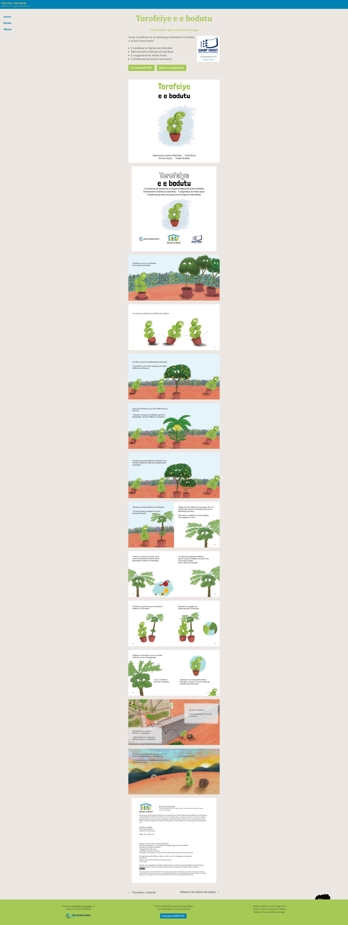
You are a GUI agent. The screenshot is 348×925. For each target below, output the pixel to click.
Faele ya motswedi (171, 67)
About (7, 29)
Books (8, 23)
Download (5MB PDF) (173, 916)
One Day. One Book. (14, 3)
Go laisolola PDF (141, 67)
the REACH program (82, 906)
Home (7, 17)
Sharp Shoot (208, 59)
